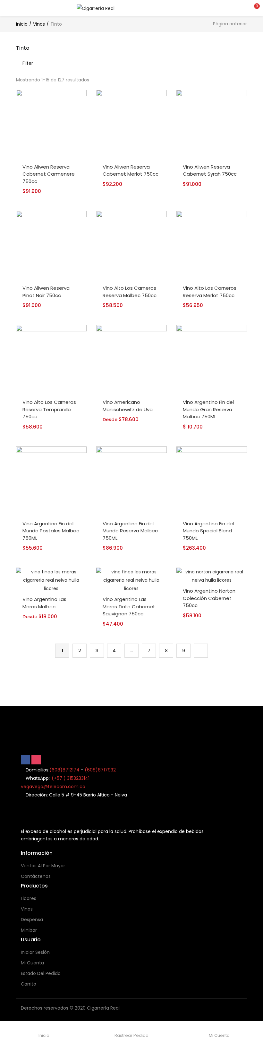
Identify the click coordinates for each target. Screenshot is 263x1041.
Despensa (32, 919)
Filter (27, 63)
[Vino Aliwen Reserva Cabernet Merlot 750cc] (131, 124)
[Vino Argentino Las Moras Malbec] (51, 580)
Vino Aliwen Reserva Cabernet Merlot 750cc (130, 170)
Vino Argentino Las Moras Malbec (44, 603)
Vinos (39, 24)
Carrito (28, 984)
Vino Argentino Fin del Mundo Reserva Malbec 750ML (130, 530)
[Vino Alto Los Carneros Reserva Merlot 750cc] (211, 246)
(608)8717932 (100, 770)
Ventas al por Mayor (43, 865)
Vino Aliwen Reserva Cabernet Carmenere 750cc (48, 174)
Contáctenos (36, 876)
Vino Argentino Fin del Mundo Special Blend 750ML (208, 530)
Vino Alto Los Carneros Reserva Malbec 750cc (130, 292)
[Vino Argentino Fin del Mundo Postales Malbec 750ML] (51, 481)
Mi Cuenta (32, 963)
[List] (232, 63)
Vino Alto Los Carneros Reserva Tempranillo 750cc (49, 409)
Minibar (29, 930)
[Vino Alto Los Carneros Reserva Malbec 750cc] (131, 246)
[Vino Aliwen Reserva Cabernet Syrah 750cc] (211, 124)
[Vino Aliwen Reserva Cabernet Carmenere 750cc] (51, 124)
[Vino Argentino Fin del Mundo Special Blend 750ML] (211, 481)
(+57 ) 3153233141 (70, 778)
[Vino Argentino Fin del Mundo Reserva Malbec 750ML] (131, 481)
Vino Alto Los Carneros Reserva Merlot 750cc (209, 292)
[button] (253, 8)
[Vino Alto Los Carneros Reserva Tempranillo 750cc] (51, 360)
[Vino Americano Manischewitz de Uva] (131, 360)
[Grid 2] (221, 63)
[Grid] (210, 63)
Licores (28, 898)
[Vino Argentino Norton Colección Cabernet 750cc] (211, 575)
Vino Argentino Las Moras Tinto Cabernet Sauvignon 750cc (129, 606)
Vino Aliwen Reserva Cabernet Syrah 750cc (210, 170)
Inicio (22, 24)
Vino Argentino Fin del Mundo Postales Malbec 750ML (50, 530)
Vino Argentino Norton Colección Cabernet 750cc (209, 598)
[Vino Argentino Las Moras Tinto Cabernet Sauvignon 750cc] (131, 580)
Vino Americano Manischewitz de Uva (128, 406)
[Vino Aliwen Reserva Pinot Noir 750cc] (51, 246)
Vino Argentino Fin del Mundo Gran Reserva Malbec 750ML (208, 409)
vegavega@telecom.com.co (53, 786)
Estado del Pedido (41, 973)
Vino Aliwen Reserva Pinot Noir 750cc (46, 292)
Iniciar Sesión (35, 952)
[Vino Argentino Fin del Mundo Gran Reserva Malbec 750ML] (211, 360)
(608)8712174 (64, 770)
